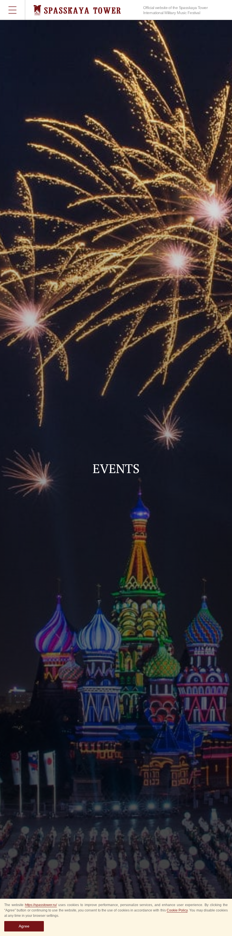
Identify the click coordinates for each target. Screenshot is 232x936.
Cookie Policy (177, 910)
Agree (24, 926)
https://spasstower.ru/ (41, 905)
